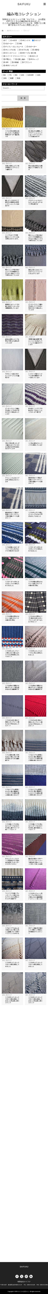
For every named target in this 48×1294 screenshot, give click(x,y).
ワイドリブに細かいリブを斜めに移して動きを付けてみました (12, 1103)
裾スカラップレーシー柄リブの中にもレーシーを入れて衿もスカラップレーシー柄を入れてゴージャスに (35, 1104)
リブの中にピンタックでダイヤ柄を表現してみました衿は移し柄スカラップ (12, 1000)
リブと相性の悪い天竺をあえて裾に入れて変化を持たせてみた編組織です (12, 757)
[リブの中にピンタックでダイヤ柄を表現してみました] (12, 948)
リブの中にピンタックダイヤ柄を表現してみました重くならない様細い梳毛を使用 (12, 1069)
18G (5, 78)
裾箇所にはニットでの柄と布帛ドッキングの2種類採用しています (12, 306)
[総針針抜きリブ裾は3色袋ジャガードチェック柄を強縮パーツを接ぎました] (35, 463)
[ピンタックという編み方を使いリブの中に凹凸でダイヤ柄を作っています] (12, 394)
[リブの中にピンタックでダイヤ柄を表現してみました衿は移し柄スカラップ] (12, 983)
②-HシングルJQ (9, 50)
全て (5, 40)
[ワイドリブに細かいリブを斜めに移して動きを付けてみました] (12, 1087)
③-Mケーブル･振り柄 (28, 53)
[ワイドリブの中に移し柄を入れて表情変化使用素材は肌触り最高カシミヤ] (35, 1121)
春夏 (12, 78)
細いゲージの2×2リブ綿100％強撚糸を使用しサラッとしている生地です (12, 203)
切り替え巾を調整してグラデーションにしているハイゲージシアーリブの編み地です (35, 133)
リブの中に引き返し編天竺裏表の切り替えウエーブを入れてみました (35, 1173)
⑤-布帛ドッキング (10, 65)
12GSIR (31, 75)
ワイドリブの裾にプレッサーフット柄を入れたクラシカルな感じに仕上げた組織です (12, 896)
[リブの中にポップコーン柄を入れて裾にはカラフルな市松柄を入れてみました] (12, 636)
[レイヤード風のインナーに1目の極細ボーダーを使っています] (35, 359)
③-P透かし (7, 59)
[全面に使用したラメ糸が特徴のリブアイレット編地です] (12, 151)
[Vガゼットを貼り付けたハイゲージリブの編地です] (12, 359)
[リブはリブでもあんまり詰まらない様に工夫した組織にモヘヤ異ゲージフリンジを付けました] (12, 913)
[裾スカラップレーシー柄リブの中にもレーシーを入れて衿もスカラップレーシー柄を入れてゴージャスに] (35, 1087)
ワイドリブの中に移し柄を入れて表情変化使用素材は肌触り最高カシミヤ (35, 1138)
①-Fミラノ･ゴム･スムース (13, 47)
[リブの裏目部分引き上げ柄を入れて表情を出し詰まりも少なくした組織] (35, 1052)
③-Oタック (34, 56)
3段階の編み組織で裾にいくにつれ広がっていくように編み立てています (35, 341)
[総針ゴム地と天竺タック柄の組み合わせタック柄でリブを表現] (12, 1156)
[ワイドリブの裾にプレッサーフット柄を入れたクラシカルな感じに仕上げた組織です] (12, 879)
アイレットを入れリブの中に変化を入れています (12, 479)
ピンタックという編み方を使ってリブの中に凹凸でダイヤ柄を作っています (35, 307)
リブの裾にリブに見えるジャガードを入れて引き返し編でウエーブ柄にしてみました (12, 826)
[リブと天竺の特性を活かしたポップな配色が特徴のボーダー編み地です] (12, 116)
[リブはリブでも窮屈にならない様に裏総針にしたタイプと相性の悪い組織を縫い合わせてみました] (35, 740)
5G (4, 75)
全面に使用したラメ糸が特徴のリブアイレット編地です (12, 167)
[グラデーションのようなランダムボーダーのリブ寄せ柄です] (35, 186)
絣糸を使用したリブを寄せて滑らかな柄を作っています (12, 341)
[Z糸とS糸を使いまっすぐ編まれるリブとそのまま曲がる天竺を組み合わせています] (12, 429)
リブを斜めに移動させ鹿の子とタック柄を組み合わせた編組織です (12, 687)
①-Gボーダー (32, 47)
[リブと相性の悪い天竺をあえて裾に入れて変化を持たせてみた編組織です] (12, 740)
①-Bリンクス (25, 40)
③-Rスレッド (34, 59)
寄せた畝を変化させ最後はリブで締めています (35, 167)
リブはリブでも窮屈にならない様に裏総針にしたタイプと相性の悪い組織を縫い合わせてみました (35, 758)
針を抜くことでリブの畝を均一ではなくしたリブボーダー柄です (35, 410)
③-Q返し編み (20, 59)
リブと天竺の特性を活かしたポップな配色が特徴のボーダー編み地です (12, 133)
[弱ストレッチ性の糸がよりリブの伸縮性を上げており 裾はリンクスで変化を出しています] (35, 221)
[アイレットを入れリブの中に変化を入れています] (12, 463)
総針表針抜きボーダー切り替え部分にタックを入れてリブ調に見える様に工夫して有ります (35, 1208)
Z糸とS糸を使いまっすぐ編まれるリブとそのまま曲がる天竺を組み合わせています (12, 445)
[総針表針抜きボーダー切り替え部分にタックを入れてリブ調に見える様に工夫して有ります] (35, 1190)
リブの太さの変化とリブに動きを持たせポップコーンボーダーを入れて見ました (35, 619)
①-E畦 (19, 43)
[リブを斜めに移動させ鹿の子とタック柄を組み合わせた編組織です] (12, 671)
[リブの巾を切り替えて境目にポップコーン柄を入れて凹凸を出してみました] (12, 706)
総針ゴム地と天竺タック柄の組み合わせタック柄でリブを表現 (12, 1172)
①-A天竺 (13, 40)
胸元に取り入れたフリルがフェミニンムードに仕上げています (35, 271)
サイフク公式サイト (23, 1291)
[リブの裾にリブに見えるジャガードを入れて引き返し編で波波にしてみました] (35, 810)
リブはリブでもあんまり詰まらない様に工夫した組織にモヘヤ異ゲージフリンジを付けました (12, 931)
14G (38, 75)
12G (22, 75)
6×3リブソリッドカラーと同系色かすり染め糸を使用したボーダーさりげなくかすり (12, 861)
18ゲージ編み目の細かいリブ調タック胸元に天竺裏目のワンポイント (35, 930)
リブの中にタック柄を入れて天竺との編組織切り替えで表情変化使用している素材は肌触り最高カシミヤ (12, 1139)
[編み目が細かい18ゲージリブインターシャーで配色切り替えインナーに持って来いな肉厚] (35, 844)
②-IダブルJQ (24, 50)
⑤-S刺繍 (15, 62)
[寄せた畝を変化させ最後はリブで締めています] (35, 151)
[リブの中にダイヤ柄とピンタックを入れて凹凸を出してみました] (35, 498)
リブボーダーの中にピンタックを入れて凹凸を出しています (12, 1033)
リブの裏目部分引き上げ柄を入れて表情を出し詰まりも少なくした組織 (35, 1069)
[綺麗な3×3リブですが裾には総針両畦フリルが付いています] (12, 1190)
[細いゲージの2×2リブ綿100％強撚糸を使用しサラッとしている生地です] (12, 186)
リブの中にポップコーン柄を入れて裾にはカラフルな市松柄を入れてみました (12, 653)
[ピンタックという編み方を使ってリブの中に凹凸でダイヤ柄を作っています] (35, 290)
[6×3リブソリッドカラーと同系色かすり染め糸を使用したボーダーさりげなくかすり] (12, 844)
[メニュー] (44, 4)
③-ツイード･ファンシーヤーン (14, 56)
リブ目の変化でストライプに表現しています (35, 444)
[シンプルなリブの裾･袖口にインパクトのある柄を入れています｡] (12, 220)
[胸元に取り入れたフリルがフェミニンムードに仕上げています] (35, 255)
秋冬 (18, 78)
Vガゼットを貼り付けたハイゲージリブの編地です (12, 375)
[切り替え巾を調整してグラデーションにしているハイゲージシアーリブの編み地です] (35, 116)
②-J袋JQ (35, 50)
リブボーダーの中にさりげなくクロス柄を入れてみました (35, 549)
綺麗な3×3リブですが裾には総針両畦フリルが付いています (12, 1207)
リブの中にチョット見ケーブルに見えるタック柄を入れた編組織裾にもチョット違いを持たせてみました (35, 897)
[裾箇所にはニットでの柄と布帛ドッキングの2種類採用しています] (12, 290)
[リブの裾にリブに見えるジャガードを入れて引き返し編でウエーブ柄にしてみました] (12, 810)
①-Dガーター (8, 43)
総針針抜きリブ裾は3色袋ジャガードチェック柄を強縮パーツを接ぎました (35, 480)
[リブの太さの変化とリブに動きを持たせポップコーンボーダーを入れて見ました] (35, 602)
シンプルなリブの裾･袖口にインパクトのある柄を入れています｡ (12, 237)
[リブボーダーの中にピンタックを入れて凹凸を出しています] (12, 1017)
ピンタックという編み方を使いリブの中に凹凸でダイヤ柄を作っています (12, 411)
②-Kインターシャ (10, 53)
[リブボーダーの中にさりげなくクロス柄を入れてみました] (35, 532)
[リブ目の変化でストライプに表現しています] (35, 429)
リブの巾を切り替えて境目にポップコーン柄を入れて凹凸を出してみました (12, 723)
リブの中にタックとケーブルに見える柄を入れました (35, 652)
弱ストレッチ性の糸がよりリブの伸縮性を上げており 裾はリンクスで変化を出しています (35, 238)
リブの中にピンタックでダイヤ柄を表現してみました (12, 964)
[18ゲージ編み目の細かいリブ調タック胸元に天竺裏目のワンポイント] (35, 913)
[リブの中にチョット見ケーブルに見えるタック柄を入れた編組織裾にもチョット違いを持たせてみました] (35, 879)
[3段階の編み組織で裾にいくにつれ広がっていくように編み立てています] (35, 324)
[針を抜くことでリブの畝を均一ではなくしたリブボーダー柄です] (35, 394)
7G (10, 75)
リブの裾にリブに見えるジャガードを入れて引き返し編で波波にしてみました (35, 826)
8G (16, 75)
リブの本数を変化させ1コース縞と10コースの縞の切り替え (35, 583)
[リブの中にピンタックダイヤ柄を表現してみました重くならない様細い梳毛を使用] (12, 1052)
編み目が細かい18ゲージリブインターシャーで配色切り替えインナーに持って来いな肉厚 (35, 861)
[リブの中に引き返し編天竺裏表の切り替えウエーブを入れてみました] (35, 1156)
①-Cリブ (37, 40)
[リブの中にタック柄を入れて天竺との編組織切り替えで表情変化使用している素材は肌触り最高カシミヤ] (12, 1121)
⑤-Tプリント (27, 62)
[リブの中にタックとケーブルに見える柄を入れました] (35, 636)
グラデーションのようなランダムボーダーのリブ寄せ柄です (35, 202)
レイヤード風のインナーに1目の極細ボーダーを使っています (35, 375)
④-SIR (5, 62)
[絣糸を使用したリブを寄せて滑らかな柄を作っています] (12, 325)
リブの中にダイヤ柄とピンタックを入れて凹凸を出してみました (35, 514)
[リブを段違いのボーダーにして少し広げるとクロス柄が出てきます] (12, 532)
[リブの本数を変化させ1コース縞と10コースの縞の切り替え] (35, 567)
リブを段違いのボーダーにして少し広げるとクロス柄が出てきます (12, 549)
